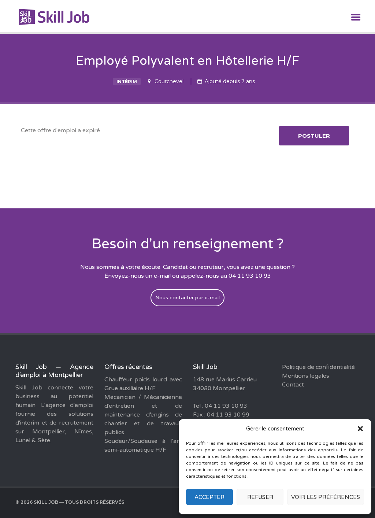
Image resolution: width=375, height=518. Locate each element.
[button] (360, 428)
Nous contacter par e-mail (187, 298)
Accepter (209, 497)
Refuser (260, 497)
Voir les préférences (325, 497)
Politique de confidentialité (318, 367)
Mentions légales (305, 376)
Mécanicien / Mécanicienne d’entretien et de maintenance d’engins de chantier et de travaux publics (143, 414)
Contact (293, 384)
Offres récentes (128, 367)
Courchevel (169, 81)
